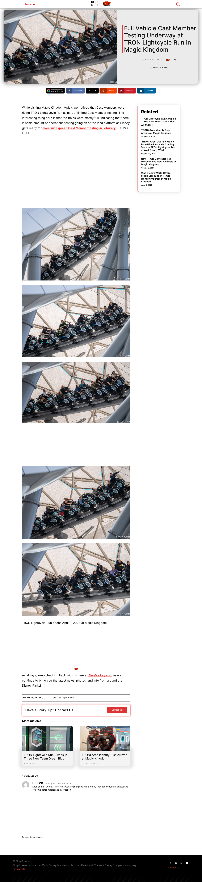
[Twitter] (176, 863)
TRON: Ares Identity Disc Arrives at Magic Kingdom (104, 756)
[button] (178, 4)
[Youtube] (187, 863)
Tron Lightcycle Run (159, 67)
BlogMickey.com (100, 675)
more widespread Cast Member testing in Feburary (79, 128)
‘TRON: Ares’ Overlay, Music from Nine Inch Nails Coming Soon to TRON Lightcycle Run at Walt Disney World (158, 146)
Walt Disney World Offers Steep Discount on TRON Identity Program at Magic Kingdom (156, 177)
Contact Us (173, 867)
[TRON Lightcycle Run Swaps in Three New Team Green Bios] (47, 740)
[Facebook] (170, 863)
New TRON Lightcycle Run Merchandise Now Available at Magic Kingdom (158, 161)
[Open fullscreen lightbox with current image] (76, 244)
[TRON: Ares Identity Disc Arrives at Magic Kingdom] (105, 740)
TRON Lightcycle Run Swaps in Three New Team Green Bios (45, 756)
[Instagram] (181, 863)
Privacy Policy (19, 869)
